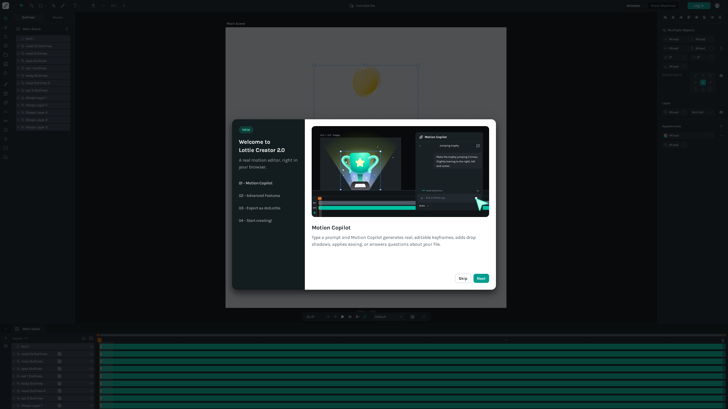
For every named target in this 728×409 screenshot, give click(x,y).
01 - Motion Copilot (255, 183)
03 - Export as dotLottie (259, 208)
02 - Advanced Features (259, 195)
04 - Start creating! (255, 220)
